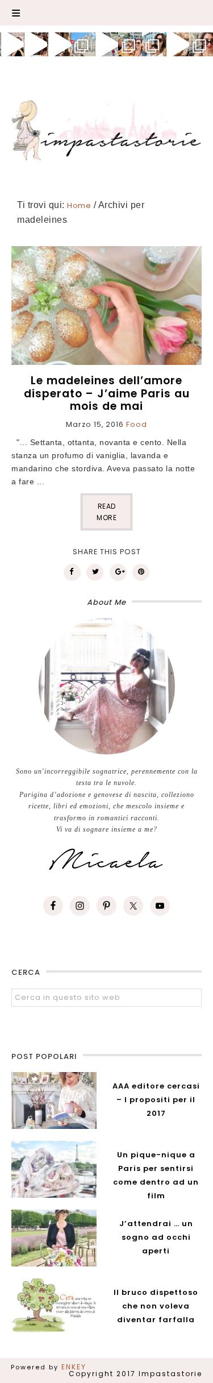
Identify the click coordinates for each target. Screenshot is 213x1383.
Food (136, 424)
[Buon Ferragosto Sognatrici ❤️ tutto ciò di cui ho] (154, 44)
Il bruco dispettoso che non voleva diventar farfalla (156, 1306)
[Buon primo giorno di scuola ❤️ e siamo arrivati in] (107, 44)
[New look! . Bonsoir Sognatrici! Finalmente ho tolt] (36, 44)
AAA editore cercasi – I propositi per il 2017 (156, 1100)
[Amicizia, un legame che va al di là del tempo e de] (130, 44)
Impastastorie (107, 128)
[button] (106, 13)
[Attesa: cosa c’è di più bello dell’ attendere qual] (201, 44)
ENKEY (73, 1367)
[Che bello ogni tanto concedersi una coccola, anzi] (12, 44)
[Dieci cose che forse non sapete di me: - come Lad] (83, 44)
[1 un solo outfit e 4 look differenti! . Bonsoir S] (59, 44)
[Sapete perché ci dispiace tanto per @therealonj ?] (178, 44)
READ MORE (106, 511)
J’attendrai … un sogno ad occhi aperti (156, 1237)
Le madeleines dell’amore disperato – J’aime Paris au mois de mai (107, 393)
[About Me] (106, 686)
